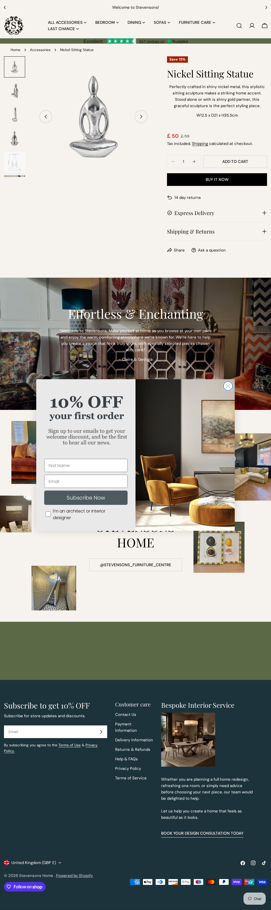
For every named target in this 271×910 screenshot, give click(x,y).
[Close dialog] (228, 386)
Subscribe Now (86, 497)
